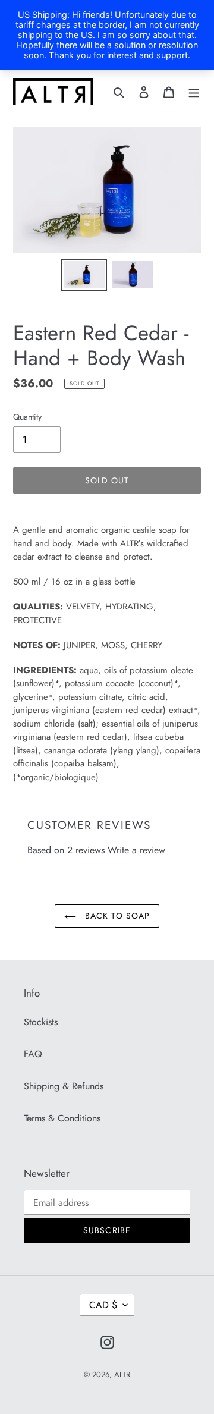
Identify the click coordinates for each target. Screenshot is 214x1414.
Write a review (136, 850)
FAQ (33, 1054)
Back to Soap (116, 916)
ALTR (122, 1374)
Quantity (27, 417)
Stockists (41, 1022)
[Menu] (193, 91)
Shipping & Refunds (63, 1086)
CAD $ (103, 1305)
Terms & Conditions (62, 1118)
